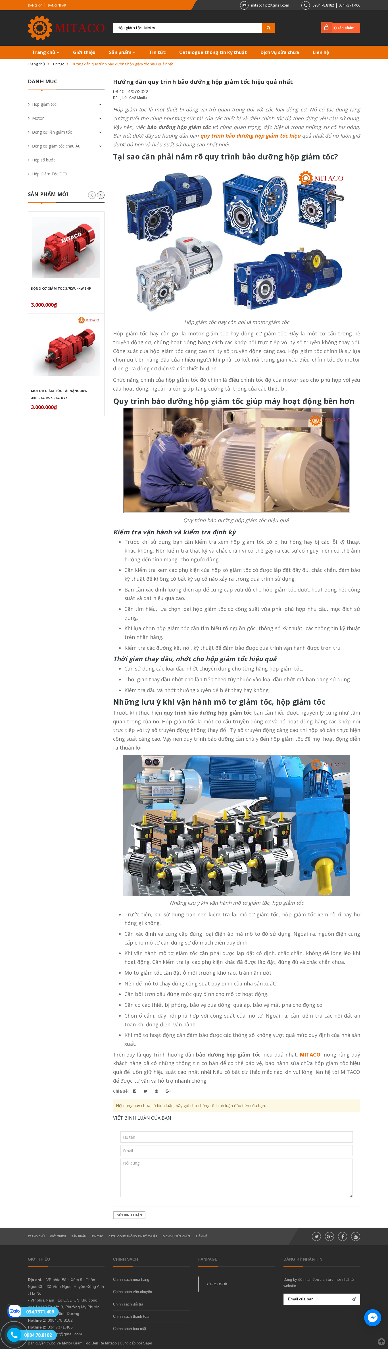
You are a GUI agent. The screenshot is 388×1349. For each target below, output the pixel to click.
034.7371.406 (349, 5)
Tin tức (157, 52)
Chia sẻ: (121, 1091)
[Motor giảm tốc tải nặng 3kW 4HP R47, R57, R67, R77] (66, 349)
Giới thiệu (84, 52)
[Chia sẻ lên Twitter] (146, 1091)
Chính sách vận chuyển (132, 1292)
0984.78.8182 (323, 5)
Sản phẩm (121, 52)
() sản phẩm (344, 27)
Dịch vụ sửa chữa (279, 52)
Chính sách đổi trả (128, 1304)
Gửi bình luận (129, 1215)
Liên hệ (321, 52)
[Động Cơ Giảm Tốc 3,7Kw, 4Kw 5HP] (66, 247)
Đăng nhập (57, 5)
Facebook (217, 1283)
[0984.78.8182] (11, 1335)
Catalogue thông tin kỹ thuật (213, 52)
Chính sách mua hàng (131, 1279)
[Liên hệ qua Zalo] (14, 1311)
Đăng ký (35, 5)
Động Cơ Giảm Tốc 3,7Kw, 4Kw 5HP (61, 288)
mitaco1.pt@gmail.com (270, 5)
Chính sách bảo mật (129, 1329)
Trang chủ (44, 52)
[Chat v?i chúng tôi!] (372, 1317)
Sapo (147, 1343)
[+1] (168, 1091)
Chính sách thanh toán (131, 1316)
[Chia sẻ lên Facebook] (135, 1091)
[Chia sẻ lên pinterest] (157, 1091)
